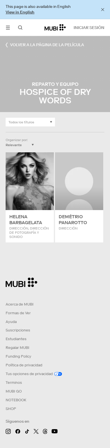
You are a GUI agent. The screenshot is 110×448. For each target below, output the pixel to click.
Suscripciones (18, 330)
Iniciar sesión (89, 28)
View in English (20, 12)
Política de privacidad (24, 365)
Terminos (14, 382)
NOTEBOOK (16, 400)
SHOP (11, 408)
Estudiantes (16, 338)
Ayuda (11, 321)
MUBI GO (14, 391)
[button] (8, 27)
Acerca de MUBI (20, 304)
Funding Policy (18, 356)
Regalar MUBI (17, 347)
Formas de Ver (18, 313)
